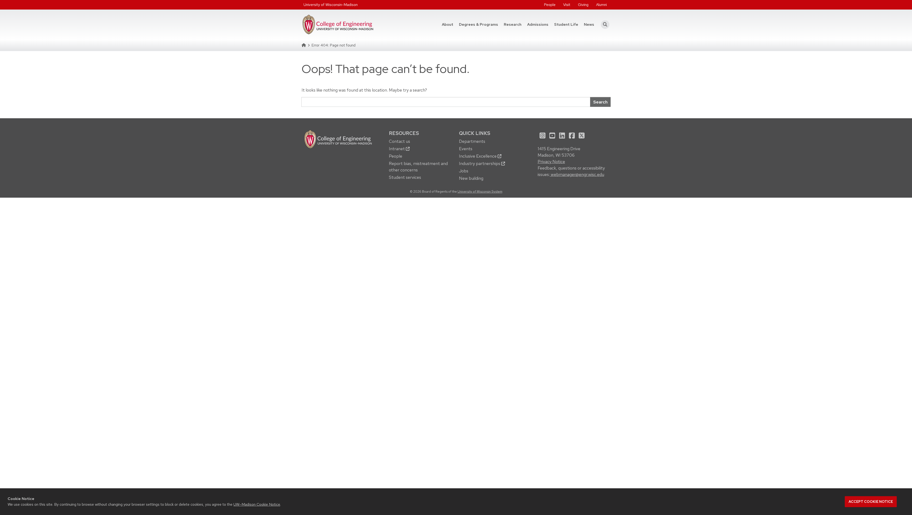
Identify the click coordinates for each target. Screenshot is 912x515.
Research (512, 24)
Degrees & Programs (480, 24)
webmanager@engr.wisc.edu (577, 174)
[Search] (604, 24)
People (550, 4)
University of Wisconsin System (480, 191)
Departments (472, 141)
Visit (566, 4)
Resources (404, 133)
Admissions (537, 24)
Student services (405, 177)
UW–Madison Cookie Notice (256, 504)
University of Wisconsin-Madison (331, 4)
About (447, 24)
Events (465, 148)
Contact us (399, 141)
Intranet (397, 148)
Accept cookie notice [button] (871, 501)
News (589, 24)
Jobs (463, 171)
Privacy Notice (551, 161)
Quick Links (474, 133)
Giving (583, 4)
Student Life (566, 24)
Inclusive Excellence (478, 156)
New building (471, 178)
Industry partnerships (480, 163)
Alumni (601, 4)
